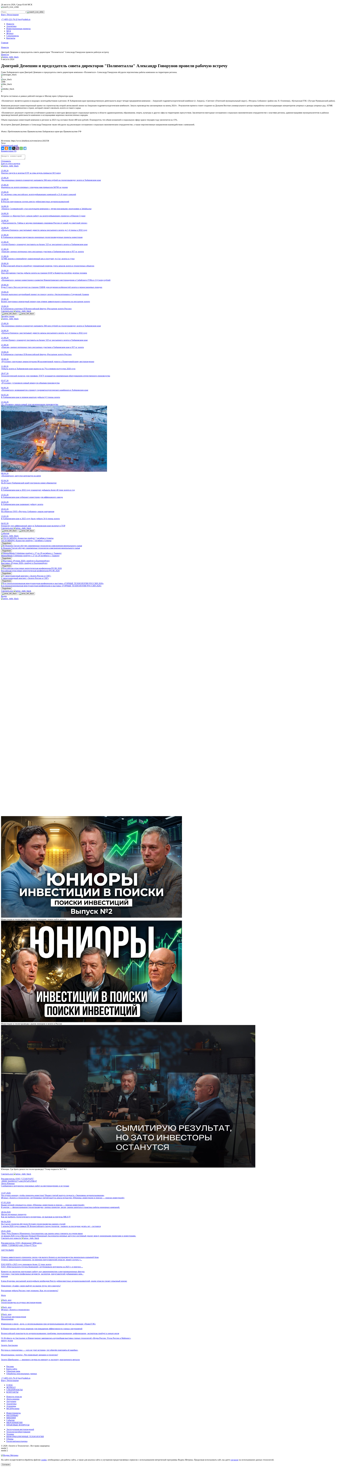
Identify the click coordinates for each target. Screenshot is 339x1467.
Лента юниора (12, 1399)
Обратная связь (13, 1371)
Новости (10, 24)
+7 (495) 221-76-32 (9, 19)
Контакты (10, 38)
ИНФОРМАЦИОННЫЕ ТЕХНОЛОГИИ (25, 1436)
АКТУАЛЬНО (7, 1250)
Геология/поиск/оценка (16, 1441)
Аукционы (11, 1406)
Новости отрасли (14, 1396)
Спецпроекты (12, 36)
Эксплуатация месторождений (20, 1429)
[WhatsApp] (21, 148)
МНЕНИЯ (11, 1418)
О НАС (9, 1385)
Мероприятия (7, 1319)
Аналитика (11, 26)
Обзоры (9, 1439)
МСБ (8, 31)
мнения (4, 1276)
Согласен (6, 1465)
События (10, 1420)
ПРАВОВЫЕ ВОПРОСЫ (17, 1425)
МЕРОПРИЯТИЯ (14, 1422)
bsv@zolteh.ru (24, 19)
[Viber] (17, 148)
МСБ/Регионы (12, 1408)
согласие (234, 1460)
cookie (44, 1460)
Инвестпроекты (13, 1413)
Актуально (11, 1401)
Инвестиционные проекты (18, 28)
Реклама (10, 1366)
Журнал (9, 33)
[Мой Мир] (10, 148)
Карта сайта (11, 1369)
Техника (10, 1434)
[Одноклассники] (6, 148)
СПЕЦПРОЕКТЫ (14, 1390)
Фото (3, 1295)
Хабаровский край (9, 145)
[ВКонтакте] (2, 148)
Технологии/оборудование (18, 1432)
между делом (7, 1340)
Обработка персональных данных (21, 1373)
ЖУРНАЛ (10, 1387)
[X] (13, 148)
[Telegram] (24, 148)
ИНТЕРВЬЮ (12, 1415)
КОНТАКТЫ (12, 1392)
